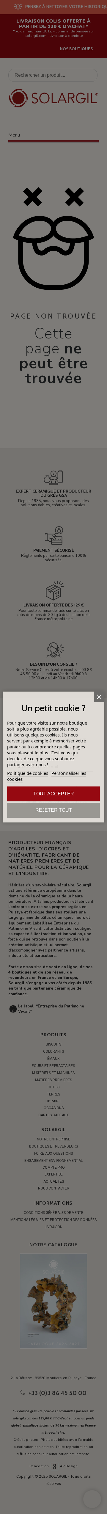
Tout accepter (53, 793)
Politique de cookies (27, 773)
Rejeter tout (53, 810)
